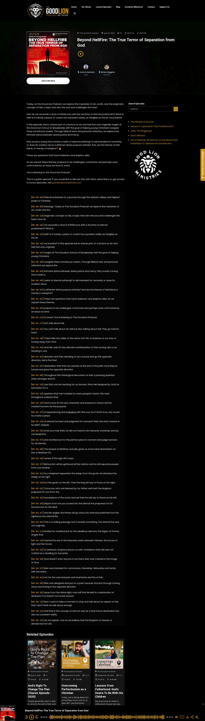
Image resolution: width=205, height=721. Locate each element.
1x (182, 717)
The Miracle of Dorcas (142, 121)
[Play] (32, 717)
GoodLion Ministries (134, 7)
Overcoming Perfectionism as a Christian (74, 689)
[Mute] (176, 717)
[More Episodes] (196, 717)
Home (74, 7)
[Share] (192, 717)
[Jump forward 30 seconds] (37, 717)
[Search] (73, 13)
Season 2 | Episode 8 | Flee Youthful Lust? (151, 126)
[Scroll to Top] (199, 694)
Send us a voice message (203, 163)
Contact (151, 7)
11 (85, 675)
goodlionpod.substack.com (66, 182)
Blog (118, 7)
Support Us (165, 7)
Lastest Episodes (103, 7)
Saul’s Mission (137, 135)
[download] (187, 717)
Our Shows (86, 7)
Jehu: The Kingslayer (141, 130)
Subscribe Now (48, 81)
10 (121, 33)
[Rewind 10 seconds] (26, 717)
